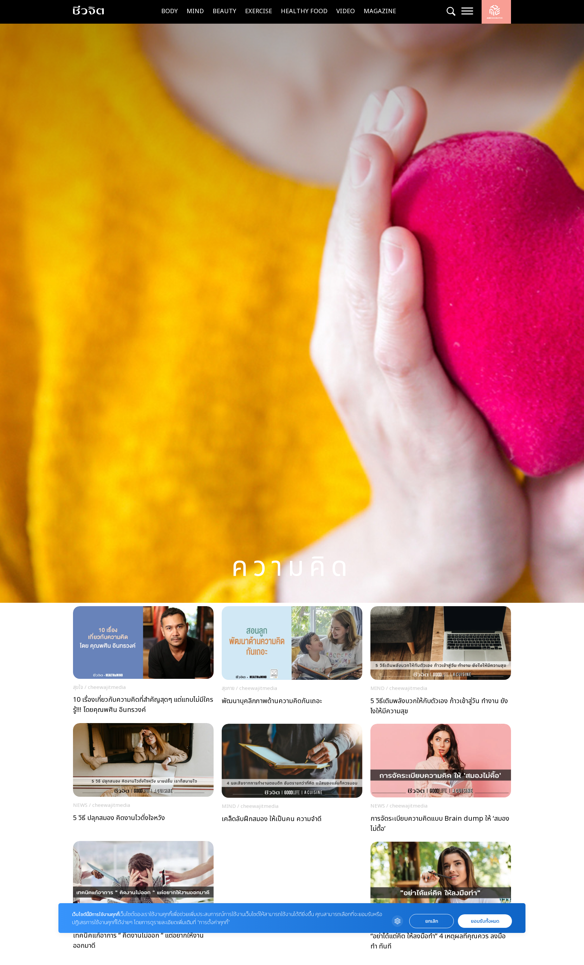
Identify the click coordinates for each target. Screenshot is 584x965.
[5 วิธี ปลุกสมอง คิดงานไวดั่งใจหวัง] (143, 779)
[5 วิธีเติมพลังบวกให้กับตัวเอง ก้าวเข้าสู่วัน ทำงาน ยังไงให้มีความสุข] (440, 662)
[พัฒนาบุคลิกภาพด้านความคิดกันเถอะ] (292, 662)
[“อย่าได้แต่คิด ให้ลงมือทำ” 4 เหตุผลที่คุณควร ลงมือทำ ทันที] (440, 898)
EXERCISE (258, 11)
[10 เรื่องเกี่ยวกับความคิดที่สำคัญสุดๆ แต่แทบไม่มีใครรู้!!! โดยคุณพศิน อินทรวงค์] (143, 662)
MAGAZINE (380, 11)
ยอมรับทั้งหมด (485, 921)
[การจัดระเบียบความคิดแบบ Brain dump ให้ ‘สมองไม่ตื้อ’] (440, 780)
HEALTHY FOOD (304, 11)
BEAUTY (224, 11)
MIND (195, 11)
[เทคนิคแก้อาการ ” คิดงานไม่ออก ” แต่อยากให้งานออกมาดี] (143, 897)
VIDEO (345, 11)
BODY (169, 11)
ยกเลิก (431, 921)
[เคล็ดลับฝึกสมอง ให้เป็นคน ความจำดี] (292, 780)
